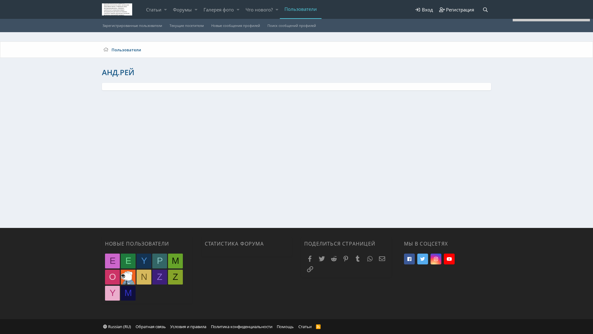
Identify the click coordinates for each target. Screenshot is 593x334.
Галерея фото (219, 9)
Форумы (182, 9)
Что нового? (259, 9)
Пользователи (300, 9)
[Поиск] (485, 10)
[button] (165, 10)
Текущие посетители (187, 25)
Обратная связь (151, 326)
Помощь (285, 326)
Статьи (154, 9)
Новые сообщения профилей (235, 25)
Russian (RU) (119, 326)
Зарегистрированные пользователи (132, 25)
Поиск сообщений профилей (291, 25)
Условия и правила (188, 326)
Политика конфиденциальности (241, 326)
